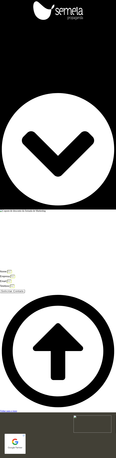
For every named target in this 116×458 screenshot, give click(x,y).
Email (3, 281)
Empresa (5, 276)
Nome (3, 271)
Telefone (5, 286)
